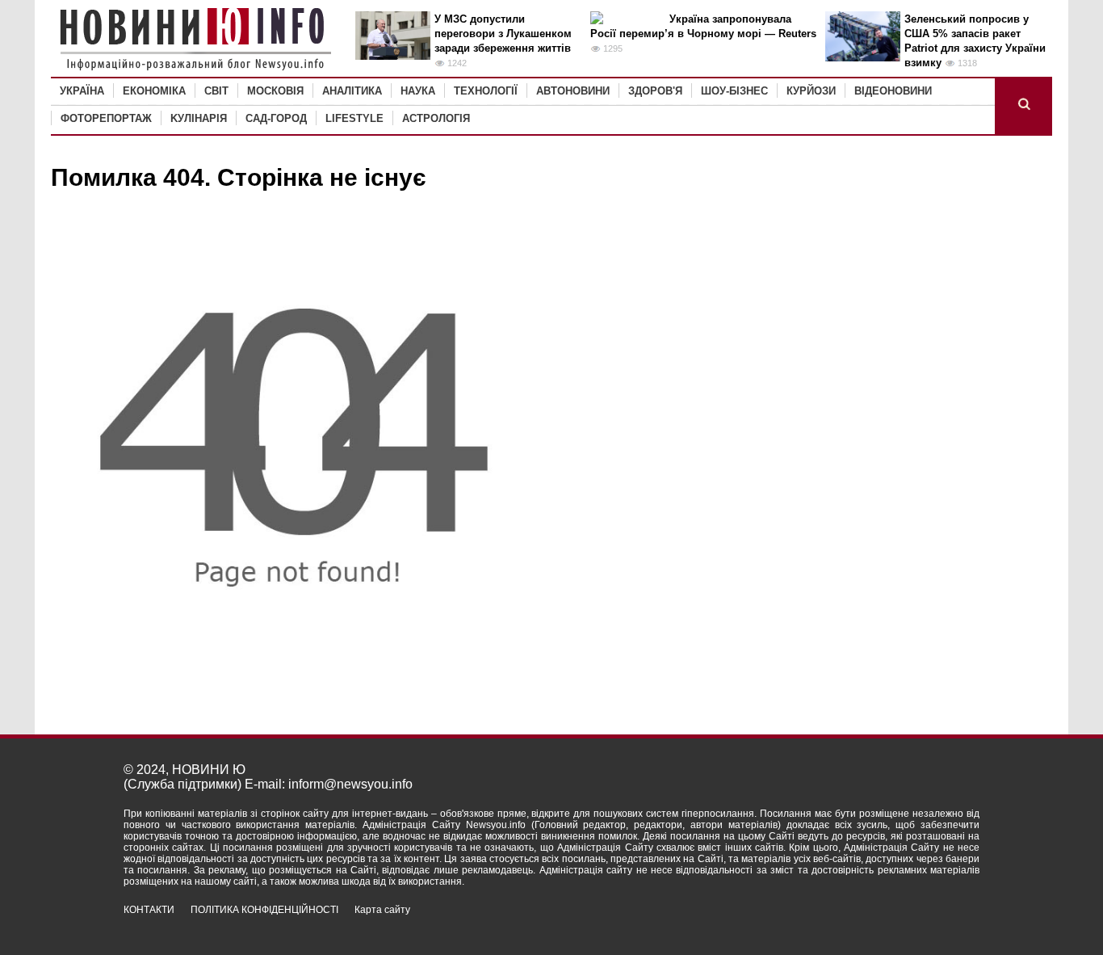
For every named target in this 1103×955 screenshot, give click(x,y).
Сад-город (276, 118)
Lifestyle (354, 118)
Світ (216, 91)
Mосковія (275, 91)
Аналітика (352, 91)
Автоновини (573, 91)
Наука (418, 91)
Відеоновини (893, 91)
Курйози (811, 91)
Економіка (154, 91)
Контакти (149, 909)
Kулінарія (198, 118)
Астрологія (436, 118)
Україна (82, 91)
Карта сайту (382, 909)
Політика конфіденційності (264, 909)
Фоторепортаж (106, 118)
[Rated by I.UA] (943, 924)
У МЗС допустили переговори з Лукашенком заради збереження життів (503, 33)
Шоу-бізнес (734, 91)
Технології (486, 91)
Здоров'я (655, 91)
